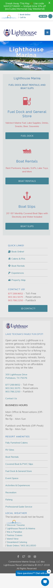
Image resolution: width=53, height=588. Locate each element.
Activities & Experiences (17, 473)
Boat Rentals (12, 445)
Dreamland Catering (17, 530)
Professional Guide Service (18, 494)
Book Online (13, 533)
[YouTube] (29, 545)
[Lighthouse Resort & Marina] (20, 20)
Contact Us (11, 386)
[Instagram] (34, 545)
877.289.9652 (15, 281)
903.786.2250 (15, 288)
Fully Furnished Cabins (16, 430)
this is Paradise (14, 520)
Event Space (11, 466)
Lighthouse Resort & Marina (21, 516)
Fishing (8, 487)
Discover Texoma (16, 513)
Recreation (10, 480)
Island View (13, 526)
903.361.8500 (28, 533)
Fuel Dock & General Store (18, 459)
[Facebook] (18, 545)
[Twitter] (23, 545)
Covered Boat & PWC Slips (19, 452)
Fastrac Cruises (14, 523)
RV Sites (9, 437)
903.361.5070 (15, 285)
